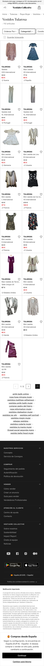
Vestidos (36, 14)
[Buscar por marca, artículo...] (4, 7)
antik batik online (21, 394)
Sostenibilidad (10, 532)
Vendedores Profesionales (15, 500)
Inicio (4, 14)
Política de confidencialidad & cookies (21, 582)
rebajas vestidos (20, 421)
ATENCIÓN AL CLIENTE (13, 508)
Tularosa (13, 14)
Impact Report (10, 536)
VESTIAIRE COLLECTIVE (14, 524)
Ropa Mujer (25, 14)
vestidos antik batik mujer (21, 403)
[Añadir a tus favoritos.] (19, 67)
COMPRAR (8, 464)
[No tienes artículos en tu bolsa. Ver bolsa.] (39, 7)
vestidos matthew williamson (20, 400)
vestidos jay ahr (9, 415)
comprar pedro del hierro (20, 406)
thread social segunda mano (20, 430)
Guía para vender (11, 496)
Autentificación (10, 472)
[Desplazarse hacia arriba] (37, 386)
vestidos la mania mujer (21, 427)
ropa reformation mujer (20, 409)
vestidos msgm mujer (21, 418)
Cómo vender (10, 488)
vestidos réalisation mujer (21, 412)
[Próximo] (28, 386)
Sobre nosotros (10, 528)
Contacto (8, 516)
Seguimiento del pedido (14, 468)
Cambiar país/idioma (22, 661)
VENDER (7, 484)
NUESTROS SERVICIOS (13, 448)
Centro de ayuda (11, 512)
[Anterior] (15, 386)
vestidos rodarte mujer (20, 424)
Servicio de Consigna (13, 456)
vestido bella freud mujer (22, 433)
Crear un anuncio (11, 492)
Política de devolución (13, 476)
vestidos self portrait (29, 415)
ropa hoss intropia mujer (20, 397)
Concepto (8, 452)
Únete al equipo (11, 539)
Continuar (22, 655)
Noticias (7, 543)
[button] (39, 7)
